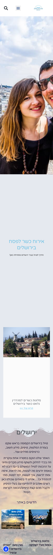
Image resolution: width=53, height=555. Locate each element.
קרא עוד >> (26, 408)
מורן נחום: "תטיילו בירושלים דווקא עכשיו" (13, 549)
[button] (18, 8)
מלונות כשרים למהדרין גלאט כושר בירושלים (26, 402)
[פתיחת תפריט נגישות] (6, 549)
